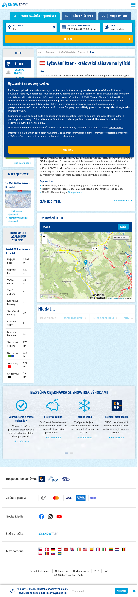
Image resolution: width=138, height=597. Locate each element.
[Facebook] (42, 517)
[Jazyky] (40, 549)
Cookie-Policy (116, 127)
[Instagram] (50, 517)
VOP (96, 571)
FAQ (106, 571)
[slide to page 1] (66, 453)
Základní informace (40, 571)
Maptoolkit (114, 298)
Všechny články (121, 200)
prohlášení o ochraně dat (61, 136)
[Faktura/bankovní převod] (43, 498)
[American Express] (81, 498)
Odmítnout (58, 119)
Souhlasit (27, 116)
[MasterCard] (56, 498)
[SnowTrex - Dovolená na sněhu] (48, 533)
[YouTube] (59, 517)
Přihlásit (121, 590)
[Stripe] (93, 498)
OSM (122, 298)
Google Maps (75, 192)
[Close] (134, 591)
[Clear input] (54, 27)
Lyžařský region (19, 72)
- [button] (44, 241)
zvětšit (123, 226)
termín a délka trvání (78, 25)
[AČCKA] (66, 479)
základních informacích (72, 132)
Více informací (21, 163)
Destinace (18, 25)
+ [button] (44, 236)
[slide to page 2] (71, 453)
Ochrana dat (61, 571)
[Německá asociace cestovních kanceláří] (53, 478)
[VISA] (68, 498)
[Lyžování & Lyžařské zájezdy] (15, 5)
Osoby (114, 25)
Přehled (18, 64)
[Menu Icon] (133, 4)
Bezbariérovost (81, 571)
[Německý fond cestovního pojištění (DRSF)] (42, 479)
